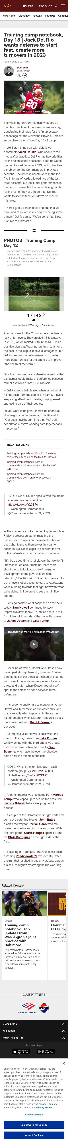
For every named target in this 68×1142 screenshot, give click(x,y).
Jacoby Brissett (14, 803)
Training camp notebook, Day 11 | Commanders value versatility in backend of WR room (31, 465)
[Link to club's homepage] (7, 4)
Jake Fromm (48, 738)
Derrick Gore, (37, 824)
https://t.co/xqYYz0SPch (23, 504)
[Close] (64, 1063)
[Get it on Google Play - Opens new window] (46, 1053)
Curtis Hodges (34, 832)
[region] (34, 1100)
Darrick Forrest (40, 722)
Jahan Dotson (17, 620)
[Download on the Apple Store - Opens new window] (21, 1052)
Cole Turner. (41, 620)
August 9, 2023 (39, 513)
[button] (34, 644)
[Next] (44, 314)
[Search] (56, 5)
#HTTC (49, 771)
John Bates (47, 819)
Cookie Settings (34, 1114)
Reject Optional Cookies (34, 1124)
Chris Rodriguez (19, 837)
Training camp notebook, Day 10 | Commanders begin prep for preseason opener (29, 477)
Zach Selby (22, 67)
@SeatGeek (35, 771)
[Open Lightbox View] (34, 301)
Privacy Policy (44, 1107)
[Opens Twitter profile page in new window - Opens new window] (19, 75)
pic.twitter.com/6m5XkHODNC (27, 775)
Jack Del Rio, (28, 152)
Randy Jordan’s (26, 856)
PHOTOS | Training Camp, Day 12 (30, 243)
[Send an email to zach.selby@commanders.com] (24, 75)
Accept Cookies (34, 1135)
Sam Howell (20, 607)
